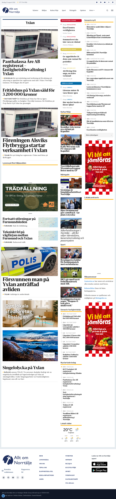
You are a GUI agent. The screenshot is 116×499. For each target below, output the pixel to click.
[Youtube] (104, 2)
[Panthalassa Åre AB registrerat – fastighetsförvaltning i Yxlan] (29, 44)
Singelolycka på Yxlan (23, 368)
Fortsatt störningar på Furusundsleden (19, 220)
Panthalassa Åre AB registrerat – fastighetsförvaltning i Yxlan (24, 68)
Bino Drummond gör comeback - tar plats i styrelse (70, 213)
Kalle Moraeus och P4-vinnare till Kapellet (70, 149)
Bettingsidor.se (101, 298)
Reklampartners (46, 475)
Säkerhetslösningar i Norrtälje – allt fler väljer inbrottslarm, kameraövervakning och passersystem (72, 235)
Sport (64, 10)
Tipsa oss (43, 467)
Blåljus (44, 10)
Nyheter (35, 10)
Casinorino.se (89, 281)
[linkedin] (112, 2)
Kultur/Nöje (54, 10)
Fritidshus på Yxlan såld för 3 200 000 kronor (29, 93)
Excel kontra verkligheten (69, 28)
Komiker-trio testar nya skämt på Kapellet (71, 129)
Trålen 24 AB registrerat (68, 406)
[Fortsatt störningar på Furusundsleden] (48, 222)
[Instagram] (108, 2)
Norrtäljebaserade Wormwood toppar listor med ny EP (70, 168)
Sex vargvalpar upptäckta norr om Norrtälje (100, 79)
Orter (91, 10)
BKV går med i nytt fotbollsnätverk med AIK (70, 282)
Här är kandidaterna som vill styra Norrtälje (100, 122)
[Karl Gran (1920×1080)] (30, 346)
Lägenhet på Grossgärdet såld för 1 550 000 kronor (71, 327)
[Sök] (107, 10)
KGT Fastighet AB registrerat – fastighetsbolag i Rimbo (72, 371)
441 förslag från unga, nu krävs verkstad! (69, 73)
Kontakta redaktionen (8, 470)
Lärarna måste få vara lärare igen (71, 91)
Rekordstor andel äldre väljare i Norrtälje (99, 28)
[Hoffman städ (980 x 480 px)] (30, 313)
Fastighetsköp (71, 479)
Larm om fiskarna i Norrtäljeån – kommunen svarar (99, 88)
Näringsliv (72, 10)
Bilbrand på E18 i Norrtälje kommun (97, 54)
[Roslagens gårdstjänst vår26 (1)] (30, 197)
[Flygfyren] (98, 167)
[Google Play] (103, 471)
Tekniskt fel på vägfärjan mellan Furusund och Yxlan (17, 235)
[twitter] (96, 2)
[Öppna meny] (112, 10)
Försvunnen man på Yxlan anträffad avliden (26, 284)
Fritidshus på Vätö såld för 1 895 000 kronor (71, 317)
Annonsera (44, 460)
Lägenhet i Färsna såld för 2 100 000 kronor (71, 336)
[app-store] (103, 465)
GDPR (41, 479)
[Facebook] (100, 2)
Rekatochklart (89, 288)
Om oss (42, 463)
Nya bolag (69, 483)
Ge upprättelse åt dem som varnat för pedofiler (72, 59)
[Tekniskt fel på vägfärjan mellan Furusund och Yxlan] (48, 235)
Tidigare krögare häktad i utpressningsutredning (97, 114)
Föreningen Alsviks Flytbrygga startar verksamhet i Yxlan (25, 145)
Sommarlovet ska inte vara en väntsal (71, 40)
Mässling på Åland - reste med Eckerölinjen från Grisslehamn (99, 36)
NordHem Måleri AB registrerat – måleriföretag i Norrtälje (70, 416)
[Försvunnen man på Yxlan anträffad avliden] (29, 261)
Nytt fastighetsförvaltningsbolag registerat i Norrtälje (72, 395)
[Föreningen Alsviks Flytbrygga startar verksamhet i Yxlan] (29, 122)
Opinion (83, 10)
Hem (41, 456)
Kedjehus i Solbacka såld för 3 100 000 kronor (70, 357)
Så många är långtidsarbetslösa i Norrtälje (71, 192)
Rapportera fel (25, 470)
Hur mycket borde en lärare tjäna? (72, 103)
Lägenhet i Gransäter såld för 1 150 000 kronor (71, 346)
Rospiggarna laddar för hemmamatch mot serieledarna (71, 262)
